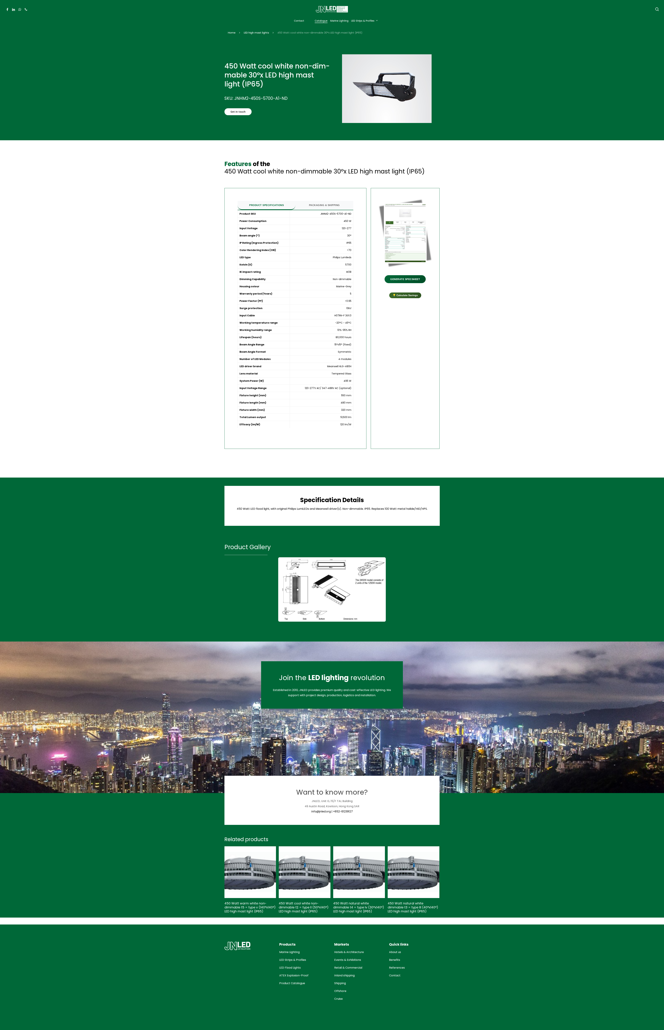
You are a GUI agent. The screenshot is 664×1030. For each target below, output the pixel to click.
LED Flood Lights (290, 968)
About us (395, 952)
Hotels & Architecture (349, 952)
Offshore (340, 991)
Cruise (338, 999)
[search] (657, 9)
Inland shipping (344, 975)
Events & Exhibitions (347, 960)
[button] (238, 111)
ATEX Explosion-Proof (293, 975)
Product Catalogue (292, 983)
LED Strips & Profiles (292, 960)
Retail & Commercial (348, 968)
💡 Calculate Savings (405, 295)
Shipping (340, 983)
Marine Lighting (289, 952)
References (397, 968)
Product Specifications (266, 205)
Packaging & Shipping (324, 205)
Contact (394, 975)
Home (232, 32)
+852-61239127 (343, 811)
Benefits (394, 960)
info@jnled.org (321, 811)
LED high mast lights (256, 32)
